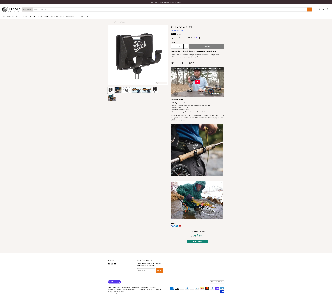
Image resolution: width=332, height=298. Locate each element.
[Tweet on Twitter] (174, 226)
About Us (119, 289)
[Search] (309, 9)
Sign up (159, 270)
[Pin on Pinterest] (180, 226)
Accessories (70, 16)
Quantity (173, 42)
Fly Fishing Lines (29, 16)
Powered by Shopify (112, 293)
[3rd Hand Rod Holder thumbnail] (110, 90)
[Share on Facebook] (172, 226)
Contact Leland (116, 287)
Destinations (158, 289)
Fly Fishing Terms (141, 289)
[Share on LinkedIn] (177, 226)
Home (109, 22)
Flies (3, 16)
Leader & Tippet (42, 16)
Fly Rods (10, 16)
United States (216, 282)
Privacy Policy (153, 287)
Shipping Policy (144, 287)
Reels (18, 16)
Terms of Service (111, 289)
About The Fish (150, 289)
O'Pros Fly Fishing (177, 30)
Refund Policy (135, 287)
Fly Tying (81, 16)
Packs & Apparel (57, 16)
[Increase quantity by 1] (186, 46)
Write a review (197, 242)
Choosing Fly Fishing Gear (129, 289)
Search (109, 287)
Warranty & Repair (126, 287)
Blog (88, 16)
